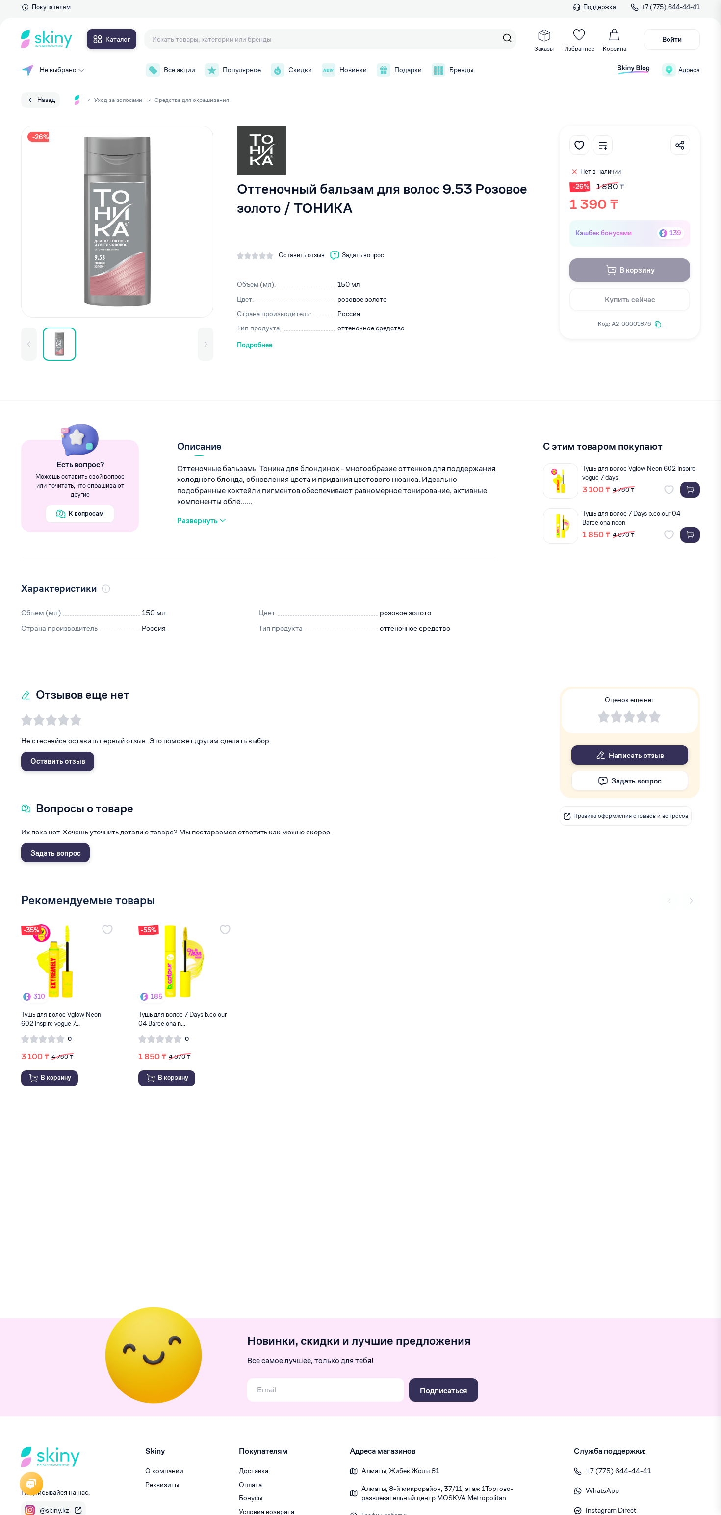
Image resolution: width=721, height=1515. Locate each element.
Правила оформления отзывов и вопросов (630, 816)
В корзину (637, 270)
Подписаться (443, 1391)
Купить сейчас (630, 299)
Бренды (461, 69)
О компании (164, 1470)
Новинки (353, 69)
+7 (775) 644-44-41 (670, 7)
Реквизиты (162, 1484)
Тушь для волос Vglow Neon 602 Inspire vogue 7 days (638, 472)
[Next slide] (691, 900)
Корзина (614, 48)
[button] (29, 344)
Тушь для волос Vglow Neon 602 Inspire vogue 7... (61, 1019)
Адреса (689, 70)
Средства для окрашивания (191, 99)
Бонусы (250, 1497)
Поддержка (599, 7)
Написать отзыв (636, 755)
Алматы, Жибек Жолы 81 (400, 1470)
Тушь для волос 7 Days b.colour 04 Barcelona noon (631, 518)
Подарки (408, 69)
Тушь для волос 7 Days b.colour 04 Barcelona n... (182, 1019)
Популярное (242, 69)
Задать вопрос (55, 853)
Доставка (253, 1470)
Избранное (579, 48)
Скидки (300, 69)
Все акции (179, 69)
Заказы (544, 48)
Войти (672, 39)
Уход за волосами (118, 99)
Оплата (250, 1484)
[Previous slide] (669, 900)
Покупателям (51, 7)
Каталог (117, 39)
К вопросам (86, 513)
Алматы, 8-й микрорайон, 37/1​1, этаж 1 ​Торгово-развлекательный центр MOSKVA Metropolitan (437, 1493)
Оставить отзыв (57, 761)
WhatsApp (602, 1490)
